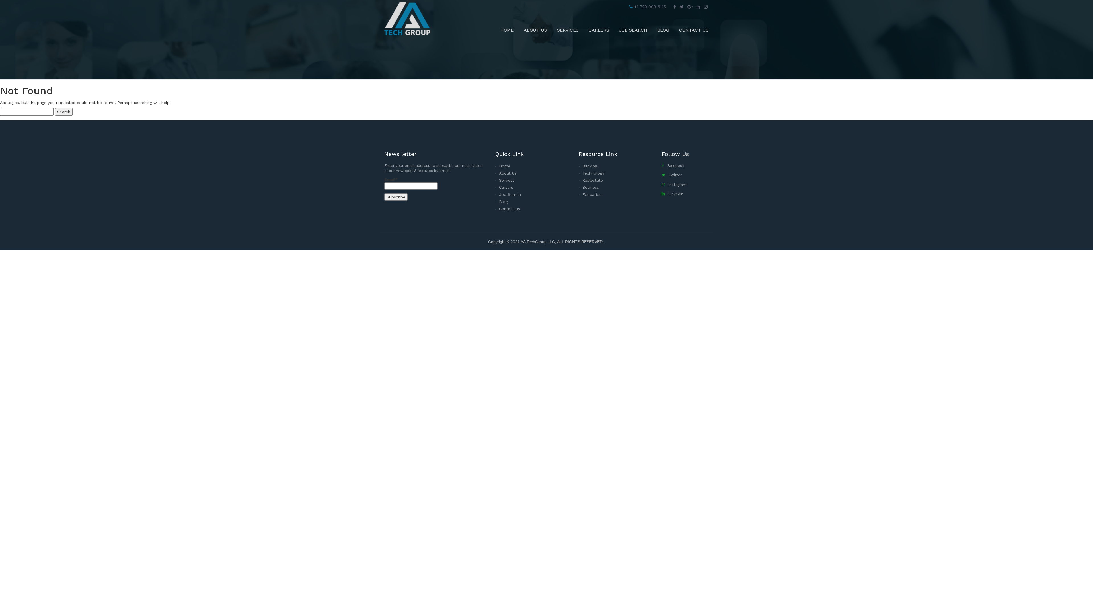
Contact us (694, 30)
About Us (535, 30)
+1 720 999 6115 (649, 6)
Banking (589, 166)
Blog (663, 30)
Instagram (676, 185)
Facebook (674, 165)
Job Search (633, 30)
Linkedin (674, 194)
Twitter (673, 175)
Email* (391, 179)
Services (568, 30)
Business (590, 187)
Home (507, 30)
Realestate (592, 180)
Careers (599, 30)
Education (592, 194)
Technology (593, 173)
